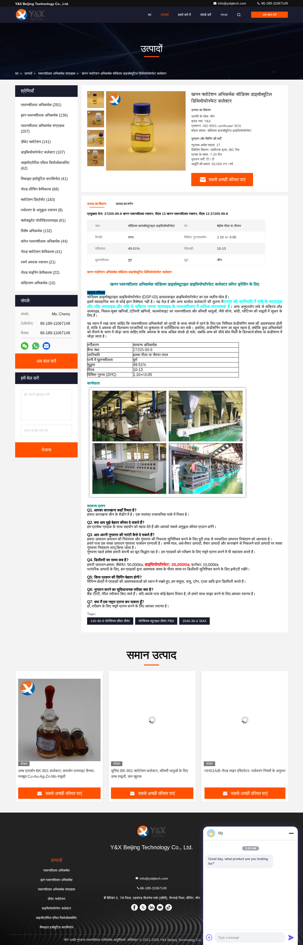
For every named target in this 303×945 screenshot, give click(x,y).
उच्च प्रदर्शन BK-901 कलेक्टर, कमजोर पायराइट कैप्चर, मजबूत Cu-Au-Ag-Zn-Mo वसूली (56, 773)
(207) (42, 128)
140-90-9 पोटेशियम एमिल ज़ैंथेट (110, 621)
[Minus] (291, 833)
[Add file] (209, 937)
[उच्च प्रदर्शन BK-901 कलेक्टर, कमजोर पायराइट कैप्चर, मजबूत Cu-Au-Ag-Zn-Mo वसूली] (59, 720)
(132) (36, 231)
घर (149, 15)
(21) (38, 262)
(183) (38, 200)
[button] (95, 164)
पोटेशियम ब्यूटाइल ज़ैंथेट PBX (156, 621)
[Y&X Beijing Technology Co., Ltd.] (30, 14)
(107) (43, 152)
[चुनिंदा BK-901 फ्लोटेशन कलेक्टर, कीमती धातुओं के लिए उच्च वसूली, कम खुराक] (151, 720)
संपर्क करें (205, 15)
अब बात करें (269, 15)
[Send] (291, 937)
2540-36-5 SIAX (194, 621)
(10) (38, 283)
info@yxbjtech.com (232, 3)
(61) (43, 220)
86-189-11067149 (274, 3)
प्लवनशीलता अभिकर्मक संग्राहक (56, 73)
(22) (40, 273)
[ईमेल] (46, 346)
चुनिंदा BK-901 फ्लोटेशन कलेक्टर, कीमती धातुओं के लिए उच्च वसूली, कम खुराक (148, 773)
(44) (44, 241)
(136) (44, 115)
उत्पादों (165, 15)
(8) (41, 210)
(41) (44, 179)
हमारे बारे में (184, 15)
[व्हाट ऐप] (35, 346)
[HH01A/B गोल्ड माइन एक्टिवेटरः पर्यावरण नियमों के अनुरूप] (244, 720)
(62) (45, 165)
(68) (40, 189)
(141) (36, 142)
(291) (41, 105)
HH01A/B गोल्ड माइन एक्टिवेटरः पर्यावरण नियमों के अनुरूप (244, 771)
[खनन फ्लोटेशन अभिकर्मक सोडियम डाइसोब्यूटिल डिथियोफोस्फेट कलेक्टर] (146, 131)
